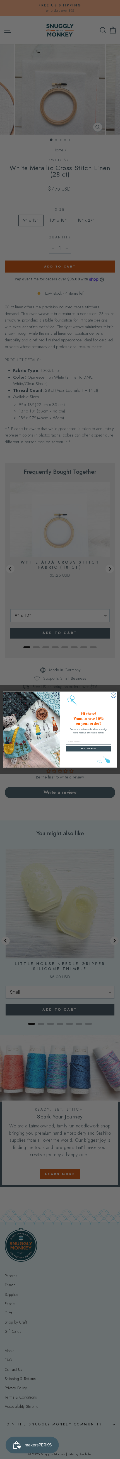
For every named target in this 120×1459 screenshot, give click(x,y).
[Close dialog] (113, 695)
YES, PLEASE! (88, 748)
